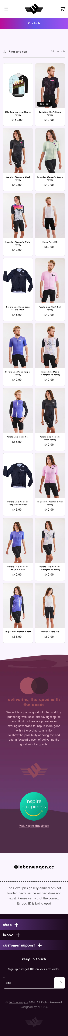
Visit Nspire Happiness (34, 825)
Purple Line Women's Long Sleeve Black (17, 503)
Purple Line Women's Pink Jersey (50, 503)
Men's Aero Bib (50, 242)
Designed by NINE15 (33, 1007)
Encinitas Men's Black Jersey (50, 113)
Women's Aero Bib (50, 631)
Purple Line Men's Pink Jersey (50, 308)
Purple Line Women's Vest (18, 631)
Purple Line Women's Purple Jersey (17, 568)
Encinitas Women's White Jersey (17, 243)
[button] (6, 9)
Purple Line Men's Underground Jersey (50, 373)
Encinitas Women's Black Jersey (18, 178)
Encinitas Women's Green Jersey (50, 178)
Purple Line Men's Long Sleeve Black (18, 308)
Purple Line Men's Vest (18, 437)
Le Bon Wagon (18, 1002)
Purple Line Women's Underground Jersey (49, 568)
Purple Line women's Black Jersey (50, 438)
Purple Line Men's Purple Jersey (18, 373)
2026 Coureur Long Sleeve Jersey (18, 113)
